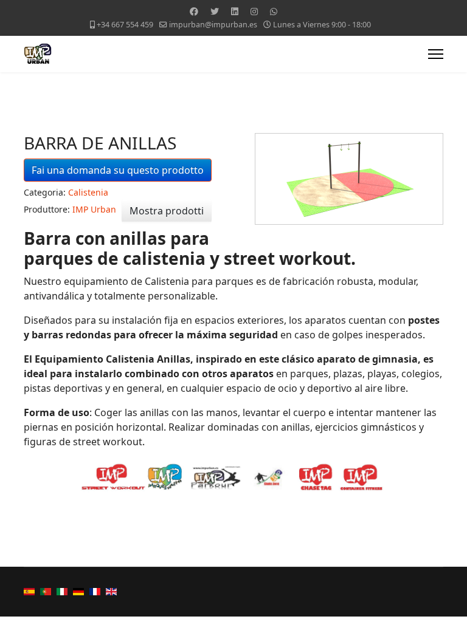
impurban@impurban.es (213, 24)
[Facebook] (194, 11)
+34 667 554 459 (125, 24)
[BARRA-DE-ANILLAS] (349, 179)
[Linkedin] (234, 11)
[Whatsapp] (273, 11)
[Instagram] (254, 11)
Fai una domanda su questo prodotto (118, 170)
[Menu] (435, 54)
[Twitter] (214, 11)
